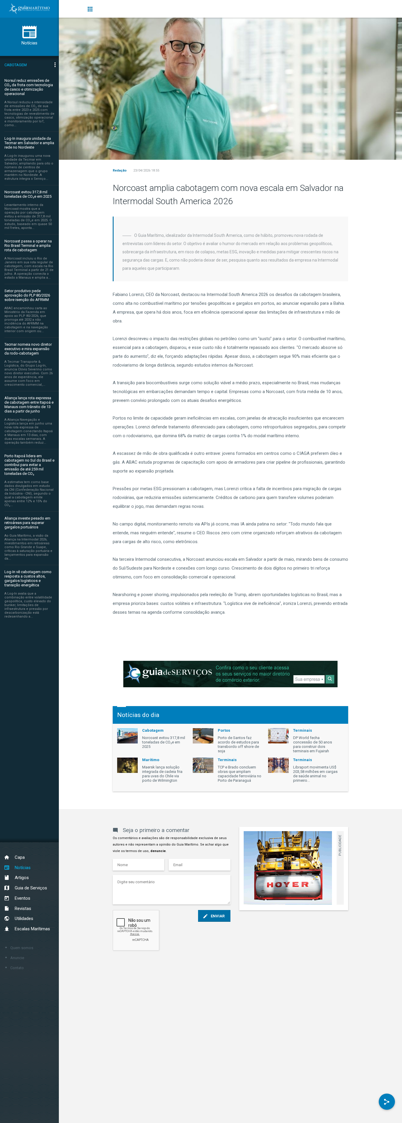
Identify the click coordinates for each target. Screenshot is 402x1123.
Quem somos (21, 948)
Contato (17, 968)
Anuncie (17, 958)
